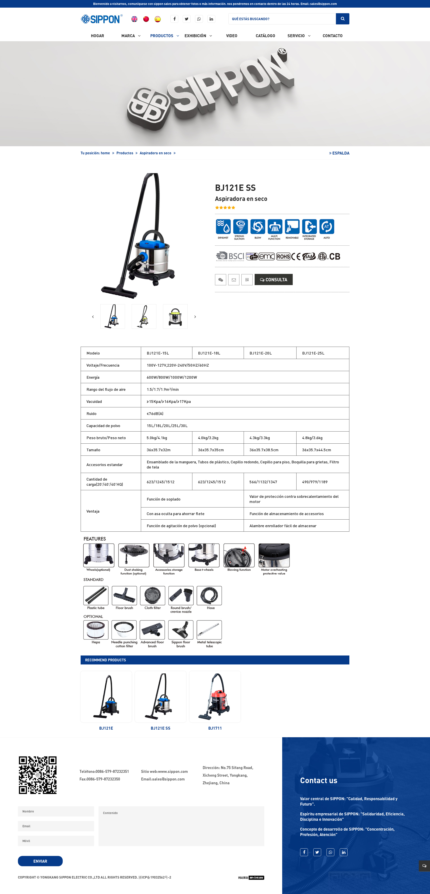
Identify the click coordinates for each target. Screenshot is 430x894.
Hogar (97, 35)
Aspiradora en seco (155, 153)
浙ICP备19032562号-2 (154, 877)
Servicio (297, 35)
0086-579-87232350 (103, 779)
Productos (162, 35)
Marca (128, 35)
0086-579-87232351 (112, 771)
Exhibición (196, 35)
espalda (340, 152)
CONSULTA (275, 279)
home (105, 153)
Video (231, 35)
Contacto (333, 35)
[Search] (342, 18)
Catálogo (265, 35)
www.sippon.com (173, 771)
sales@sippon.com (168, 779)
